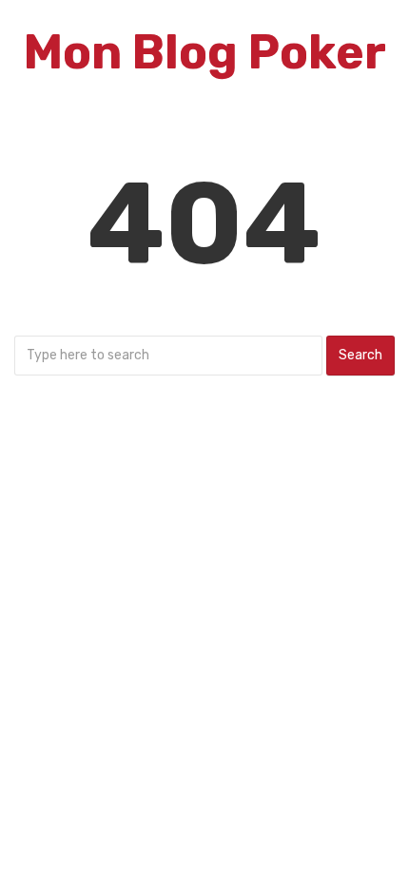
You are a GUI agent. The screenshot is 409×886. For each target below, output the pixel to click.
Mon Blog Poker (205, 52)
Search (360, 355)
